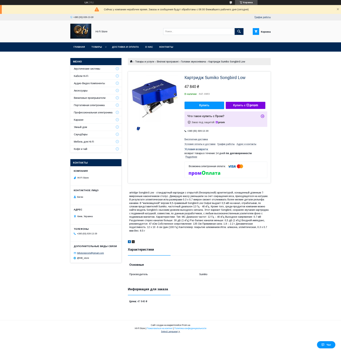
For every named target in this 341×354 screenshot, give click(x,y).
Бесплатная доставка (196, 139)
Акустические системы (87, 68)
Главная (79, 47)
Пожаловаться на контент (160, 328)
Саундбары (81, 134)
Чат (329, 344)
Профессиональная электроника (93, 112)
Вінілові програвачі (167, 61)
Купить (204, 105)
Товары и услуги (144, 61)
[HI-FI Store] (80, 37)
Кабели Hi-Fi (81, 76)
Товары (96, 47)
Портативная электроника (89, 105)
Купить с (239, 105)
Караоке (78, 119)
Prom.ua (186, 325)
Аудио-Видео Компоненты (89, 83)
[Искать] (239, 31)
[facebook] (129, 242)
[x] (133, 242)
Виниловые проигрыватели (89, 97)
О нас (149, 47)
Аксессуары (81, 90)
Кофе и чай (80, 149)
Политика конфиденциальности (190, 328)
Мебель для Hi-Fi (84, 141)
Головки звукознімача (193, 61)
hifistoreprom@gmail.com (90, 253)
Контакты (166, 47)
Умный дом (80, 127)
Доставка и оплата (125, 47)
